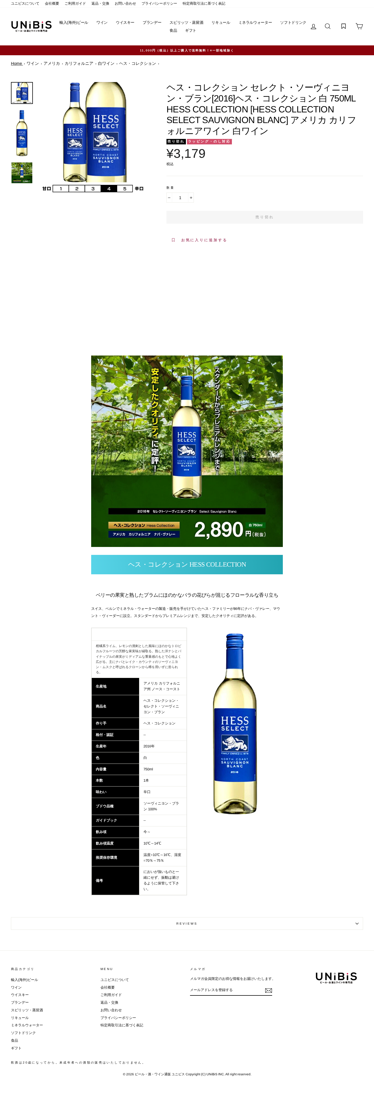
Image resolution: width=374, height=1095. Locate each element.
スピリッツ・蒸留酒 (186, 22)
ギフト (190, 30)
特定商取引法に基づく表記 (204, 3)
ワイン (102, 22)
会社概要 (52, 3)
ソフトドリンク (293, 22)
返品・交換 (100, 3)
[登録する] (268, 990)
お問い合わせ (125, 3)
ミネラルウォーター (255, 22)
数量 (170, 187)
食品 (173, 30)
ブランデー (152, 22)
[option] (92, 137)
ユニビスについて (25, 3)
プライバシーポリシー (159, 3)
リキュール (220, 22)
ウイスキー (125, 22)
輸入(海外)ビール (73, 22)
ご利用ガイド (75, 3)
